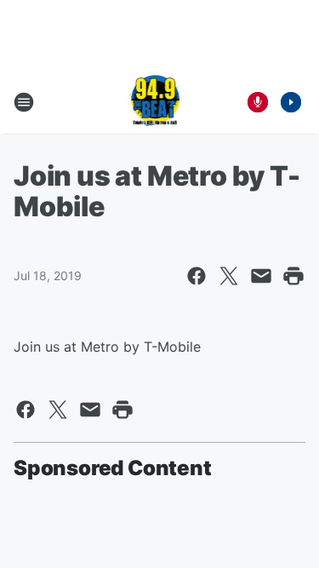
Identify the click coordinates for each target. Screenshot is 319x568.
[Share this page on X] (229, 276)
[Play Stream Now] (291, 102)
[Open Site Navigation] (24, 102)
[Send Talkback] (258, 102)
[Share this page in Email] (261, 276)
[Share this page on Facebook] (196, 276)
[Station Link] (154, 102)
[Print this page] (293, 276)
